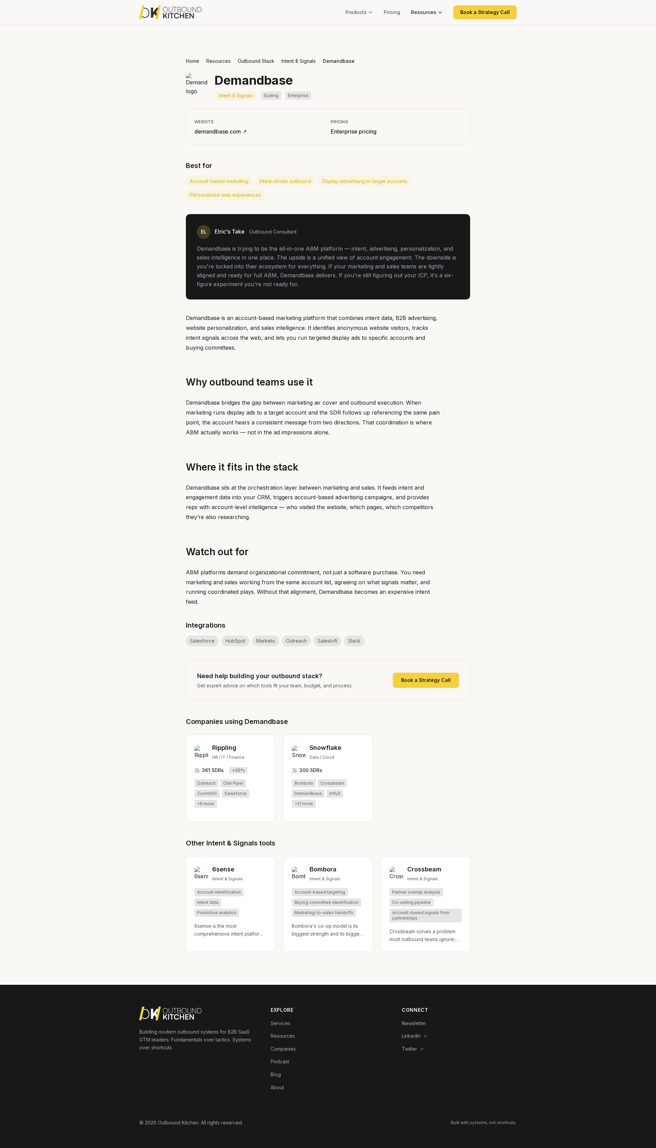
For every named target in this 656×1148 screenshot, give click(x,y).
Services (280, 1023)
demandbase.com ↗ (220, 131)
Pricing (392, 12)
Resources (423, 12)
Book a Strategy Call (485, 12)
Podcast (280, 1061)
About (277, 1087)
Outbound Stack (256, 61)
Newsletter (414, 1023)
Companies (283, 1049)
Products (356, 12)
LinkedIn (414, 1036)
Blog (276, 1074)
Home (192, 61)
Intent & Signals (299, 61)
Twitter (412, 1049)
